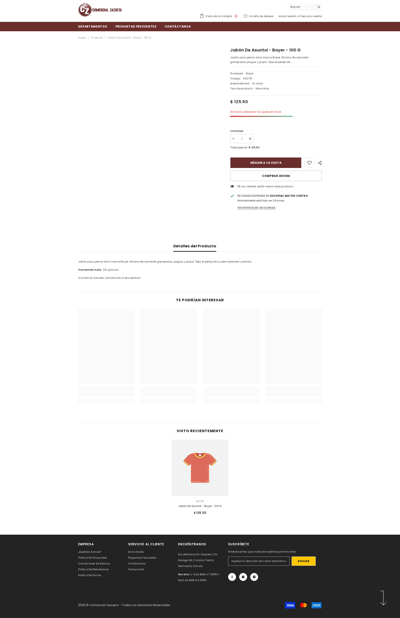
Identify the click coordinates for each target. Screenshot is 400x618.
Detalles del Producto (194, 246)
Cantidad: (237, 131)
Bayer (250, 73)
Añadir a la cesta (265, 163)
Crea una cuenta (310, 16)
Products (97, 37)
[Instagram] (243, 577)
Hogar (82, 37)
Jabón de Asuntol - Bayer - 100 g (200, 506)
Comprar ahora (276, 176)
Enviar (303, 561)
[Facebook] (232, 577)
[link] (309, 163)
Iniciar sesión (288, 16)
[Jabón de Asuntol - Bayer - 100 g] (200, 468)
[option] (200, 479)
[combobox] (302, 7)
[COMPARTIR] (318, 163)
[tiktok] (254, 577)
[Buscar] (305, 7)
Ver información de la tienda (256, 207)
